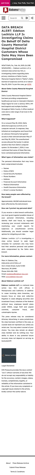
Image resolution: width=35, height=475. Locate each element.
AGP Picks (5, 3)
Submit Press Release (18, 467)
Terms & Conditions (17, 472)
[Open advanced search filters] (26, 18)
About (8, 463)
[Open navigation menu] (3, 18)
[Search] (22, 18)
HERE (29, 84)
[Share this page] (32, 18)
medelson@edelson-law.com (17, 274)
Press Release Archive (21, 463)
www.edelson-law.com (14, 277)
